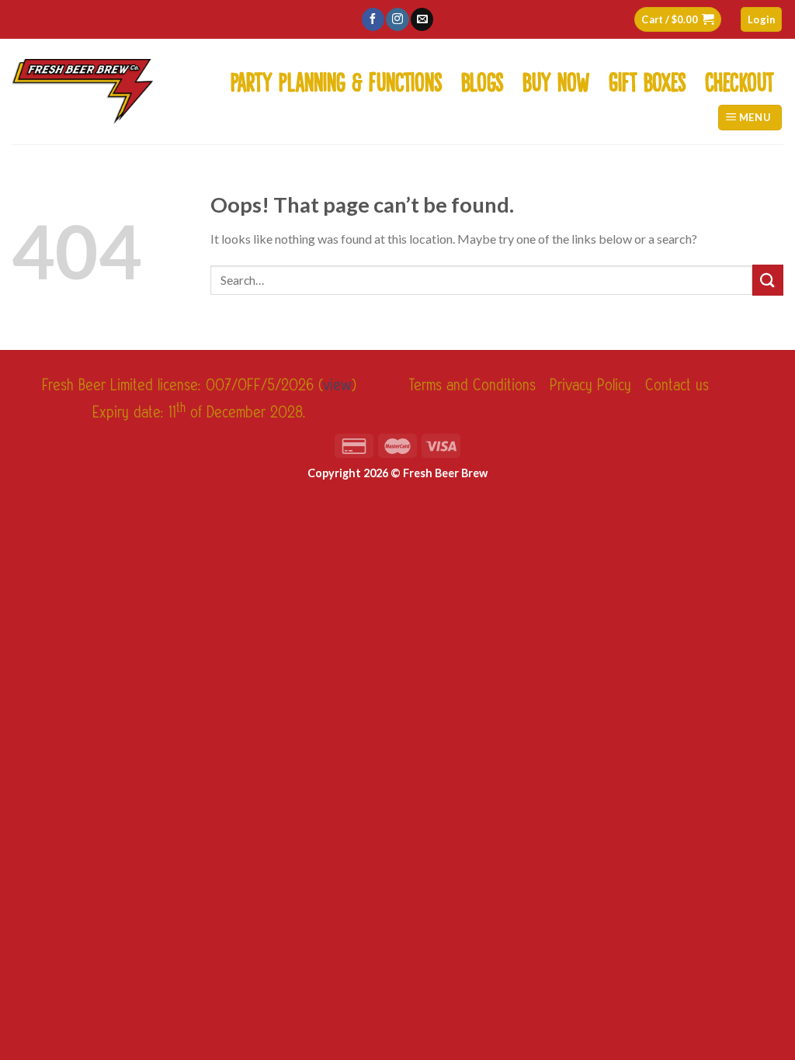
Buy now (556, 78)
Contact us (677, 385)
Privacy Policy (590, 385)
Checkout (739, 78)
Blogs (482, 78)
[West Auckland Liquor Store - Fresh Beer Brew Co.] (82, 91)
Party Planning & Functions (337, 78)
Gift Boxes (647, 78)
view (337, 385)
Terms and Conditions (472, 385)
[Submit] (767, 280)
